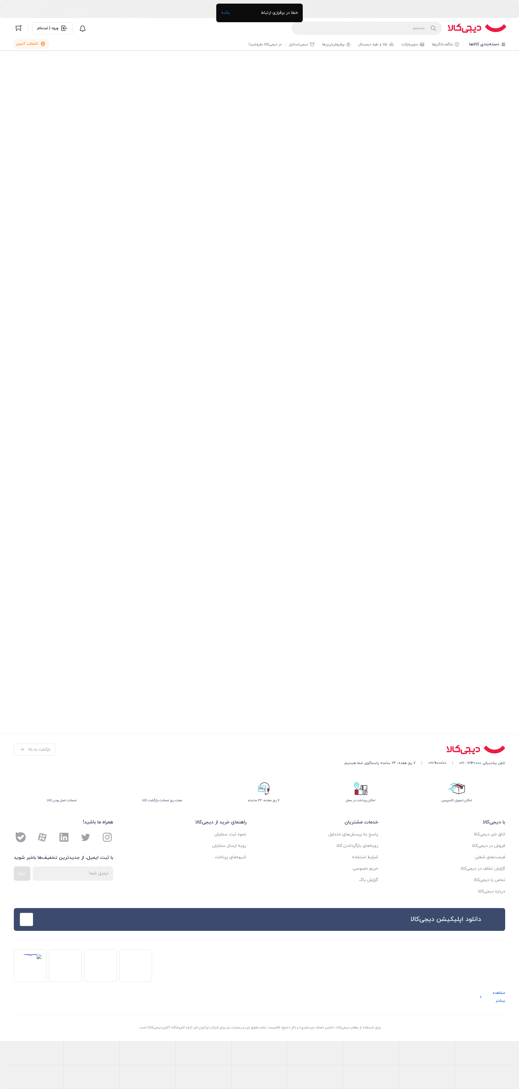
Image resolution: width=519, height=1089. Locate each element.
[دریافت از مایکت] (109, 919)
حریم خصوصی (365, 868)
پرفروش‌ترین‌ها (333, 44)
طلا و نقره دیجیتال (372, 44)
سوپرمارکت (409, 44)
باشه (225, 13)
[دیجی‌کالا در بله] (21, 837)
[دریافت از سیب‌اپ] (61, 919)
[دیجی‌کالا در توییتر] (86, 837)
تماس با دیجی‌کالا (489, 880)
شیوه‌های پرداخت (230, 857)
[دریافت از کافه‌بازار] (156, 919)
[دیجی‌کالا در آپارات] (42, 837)
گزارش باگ (368, 880)
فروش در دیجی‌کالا (488, 846)
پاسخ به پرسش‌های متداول (353, 834)
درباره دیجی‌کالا (491, 891)
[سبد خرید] (19, 28)
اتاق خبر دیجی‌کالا (489, 834)
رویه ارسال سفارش (229, 846)
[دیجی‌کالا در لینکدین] (64, 837)
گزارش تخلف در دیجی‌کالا (482, 868)
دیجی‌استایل (298, 44)
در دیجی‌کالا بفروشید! (265, 44)
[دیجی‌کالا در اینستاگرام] (107, 837)
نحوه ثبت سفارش (230, 834)
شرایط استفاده (365, 857)
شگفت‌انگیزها (442, 44)
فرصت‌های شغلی (490, 857)
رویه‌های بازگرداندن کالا (357, 846)
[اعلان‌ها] (83, 28)
